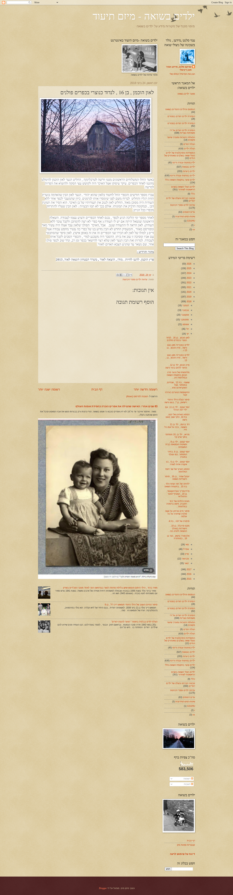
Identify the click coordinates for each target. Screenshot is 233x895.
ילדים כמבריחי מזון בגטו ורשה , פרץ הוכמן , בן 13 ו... (178, 348)
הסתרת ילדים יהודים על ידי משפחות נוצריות (182, 131)
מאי (187, 544)
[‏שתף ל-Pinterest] (117, 275)
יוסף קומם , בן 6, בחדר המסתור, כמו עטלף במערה (179, 454)
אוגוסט (185, 324)
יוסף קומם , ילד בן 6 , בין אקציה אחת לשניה (178, 463)
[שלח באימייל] (130, 275)
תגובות (187, 784)
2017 (188, 569)
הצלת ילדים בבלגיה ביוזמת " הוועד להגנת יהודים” (134, 621)
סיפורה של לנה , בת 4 (179, 521)
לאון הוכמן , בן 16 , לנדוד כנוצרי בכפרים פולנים (178, 339)
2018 (188, 301)
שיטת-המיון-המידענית (185, 216)
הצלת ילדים (189, 148)
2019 (188, 296)
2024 (188, 273)
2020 (188, 292)
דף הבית (96, 389)
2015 (188, 579)
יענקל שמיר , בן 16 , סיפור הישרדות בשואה (177, 477)
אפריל (186, 549)
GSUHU (191, 220)
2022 (188, 282)
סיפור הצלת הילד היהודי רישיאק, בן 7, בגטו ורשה (177, 400)
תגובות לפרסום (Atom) (137, 396)
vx (194, 229)
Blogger (103, 888)
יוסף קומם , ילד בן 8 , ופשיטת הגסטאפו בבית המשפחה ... (177, 444)
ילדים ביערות (189, 171)
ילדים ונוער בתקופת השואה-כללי (180, 180)
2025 (188, 268)
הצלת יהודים (189, 144)
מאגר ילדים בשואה (186, 94)
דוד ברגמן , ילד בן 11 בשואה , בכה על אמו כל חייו (177, 427)
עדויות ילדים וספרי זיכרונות (135, 279)
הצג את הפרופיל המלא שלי (182, 74)
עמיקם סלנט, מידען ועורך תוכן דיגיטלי (179, 68)
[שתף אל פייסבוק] (121, 275)
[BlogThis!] (127, 275)
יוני (187, 333)
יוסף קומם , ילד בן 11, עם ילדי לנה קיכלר (177, 408)
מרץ (186, 554)
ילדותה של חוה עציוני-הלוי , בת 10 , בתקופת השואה (177, 485)
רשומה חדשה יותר (145, 389)
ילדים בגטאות (188, 167)
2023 (188, 278)
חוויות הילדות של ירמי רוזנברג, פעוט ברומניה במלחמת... (178, 504)
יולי (187, 329)
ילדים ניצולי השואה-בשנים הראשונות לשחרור (183, 188)
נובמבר (185, 310)
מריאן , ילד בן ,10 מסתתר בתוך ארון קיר (177, 435)
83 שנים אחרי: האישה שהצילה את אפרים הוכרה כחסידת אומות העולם (116, 406)
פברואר (185, 558)
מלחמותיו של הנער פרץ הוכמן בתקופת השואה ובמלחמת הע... (178, 375)
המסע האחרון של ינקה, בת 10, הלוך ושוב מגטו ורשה (178, 417)
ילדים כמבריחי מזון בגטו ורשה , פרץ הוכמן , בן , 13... (177, 358)
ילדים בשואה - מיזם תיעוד (144, 16)
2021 (188, 287)
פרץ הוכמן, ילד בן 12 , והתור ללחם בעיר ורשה (177, 366)
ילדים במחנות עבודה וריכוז (182, 175)
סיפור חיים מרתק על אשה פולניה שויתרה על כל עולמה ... (177, 514)
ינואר (186, 563)
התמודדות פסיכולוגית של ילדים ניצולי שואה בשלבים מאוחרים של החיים (179, 155)
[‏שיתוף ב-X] (124, 275)
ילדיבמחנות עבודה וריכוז (183, 162)
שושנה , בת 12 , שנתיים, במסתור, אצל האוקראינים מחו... (178, 385)
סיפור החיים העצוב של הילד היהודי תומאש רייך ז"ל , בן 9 (131, 604)
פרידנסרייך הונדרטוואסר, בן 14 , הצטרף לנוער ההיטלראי (178, 494)
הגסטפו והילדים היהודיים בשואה (180, 109)
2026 (188, 263)
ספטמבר (184, 319)
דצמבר (185, 305)
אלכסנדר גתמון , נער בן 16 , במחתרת (178, 537)
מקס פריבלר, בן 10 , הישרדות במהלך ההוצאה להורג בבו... (179, 528)
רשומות (187, 778)
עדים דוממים (189, 212)
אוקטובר (184, 315)
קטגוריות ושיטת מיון (186, 845)
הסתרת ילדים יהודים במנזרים (181, 116)
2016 (188, 574)
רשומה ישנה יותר (49, 389)
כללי (193, 194)
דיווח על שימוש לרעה (182, 854)
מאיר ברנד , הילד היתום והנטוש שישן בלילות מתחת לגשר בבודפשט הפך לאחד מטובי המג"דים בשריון (110, 587)
